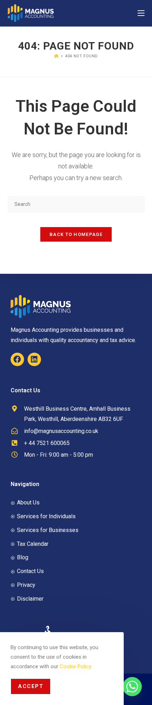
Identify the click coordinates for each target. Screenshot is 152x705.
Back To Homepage (76, 234)
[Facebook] (17, 359)
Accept (30, 686)
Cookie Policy (75, 666)
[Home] (56, 56)
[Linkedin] (34, 359)
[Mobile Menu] (141, 13)
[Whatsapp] (132, 686)
